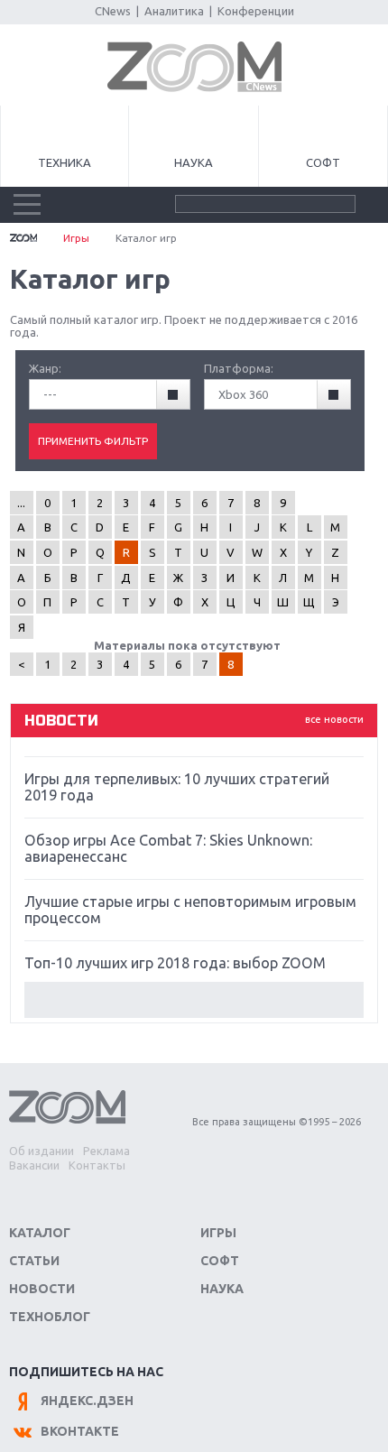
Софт (323, 162)
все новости (334, 719)
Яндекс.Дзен (87, 1400)
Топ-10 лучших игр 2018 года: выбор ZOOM (175, 963)
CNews (113, 11)
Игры (76, 238)
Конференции (255, 11)
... (21, 502)
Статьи (34, 1260)
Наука (193, 162)
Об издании (41, 1150)
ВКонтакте (80, 1431)
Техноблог (49, 1316)
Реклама (106, 1150)
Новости (42, 1288)
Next (194, 1000)
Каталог (39, 1232)
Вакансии (34, 1165)
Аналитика (174, 11)
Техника (64, 162)
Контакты (97, 1165)
